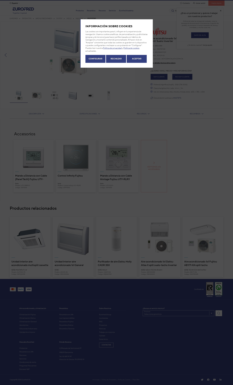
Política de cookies (131, 48)
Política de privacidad (112, 48)
